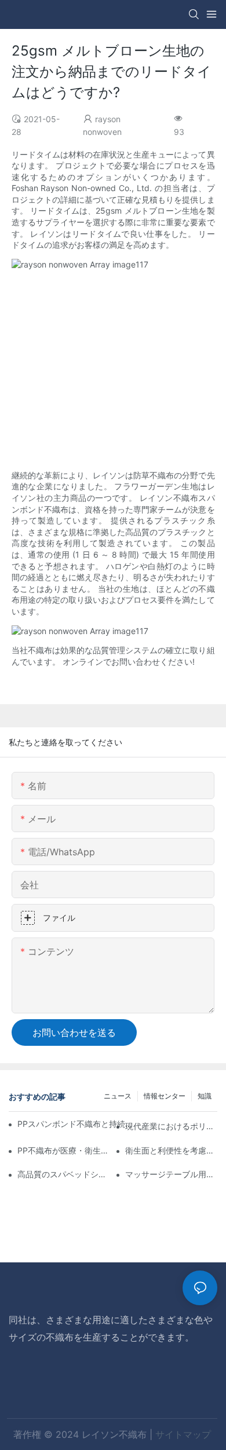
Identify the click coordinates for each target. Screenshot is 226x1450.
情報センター (164, 1096)
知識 (205, 1096)
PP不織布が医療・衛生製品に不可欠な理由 (63, 1150)
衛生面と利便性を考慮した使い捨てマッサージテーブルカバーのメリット (171, 1150)
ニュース (118, 1096)
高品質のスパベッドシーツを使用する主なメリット (63, 1174)
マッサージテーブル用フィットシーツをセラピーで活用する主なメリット (171, 1174)
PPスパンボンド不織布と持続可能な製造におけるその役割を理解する (78, 1124)
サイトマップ (183, 1434)
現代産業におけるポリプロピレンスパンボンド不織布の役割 (171, 1126)
